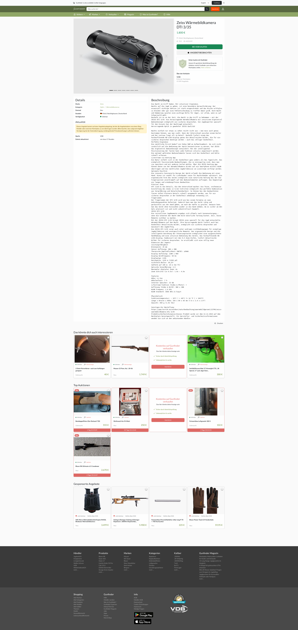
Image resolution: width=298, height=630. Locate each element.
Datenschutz (138, 602)
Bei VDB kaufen (199, 47)
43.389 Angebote (182, 81)
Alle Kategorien (79, 600)
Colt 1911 (102, 565)
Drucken (220, 323)
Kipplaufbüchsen (154, 559)
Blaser (126, 561)
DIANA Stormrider (105, 568)
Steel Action (128, 565)
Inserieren (215, 9)
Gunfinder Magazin (110, 609)
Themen (76, 609)
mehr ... (76, 570)
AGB (135, 598)
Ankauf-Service (109, 607)
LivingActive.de (79, 561)
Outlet (76, 611)
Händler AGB (138, 600)
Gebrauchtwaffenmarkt (81, 615)
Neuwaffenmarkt (79, 613)
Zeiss (102, 104)
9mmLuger (177, 568)
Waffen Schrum (79, 563)
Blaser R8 (102, 556)
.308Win (177, 556)
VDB (178, 77)
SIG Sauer (127, 559)
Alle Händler (78, 604)
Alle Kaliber (77, 607)
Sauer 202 (102, 559)
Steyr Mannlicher (129, 563)
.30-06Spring (178, 559)
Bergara (126, 568)
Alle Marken (78, 598)
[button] (222, 9)
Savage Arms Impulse (106, 570)
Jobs (105, 611)
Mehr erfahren (206, 67)
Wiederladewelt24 (80, 568)
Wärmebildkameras (112, 107)
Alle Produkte (78, 602)
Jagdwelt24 (77, 556)
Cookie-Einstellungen (141, 604)
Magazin (130, 14)
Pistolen (151, 565)
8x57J (176, 565)
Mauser (126, 556)
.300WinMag (178, 561)
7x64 (176, 563)
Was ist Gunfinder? (150, 14)
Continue (217, 3)
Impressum (137, 607)
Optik (102, 107)
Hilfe (168, 14)
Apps (105, 613)
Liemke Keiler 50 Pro (106, 563)
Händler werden (109, 600)
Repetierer (152, 556)
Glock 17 (102, 561)
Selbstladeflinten (154, 561)
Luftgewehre (153, 563)
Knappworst (78, 559)
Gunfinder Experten (110, 604)
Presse (106, 615)
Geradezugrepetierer (156, 568)
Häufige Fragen (139, 609)
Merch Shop (108, 618)
